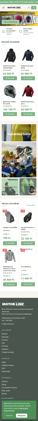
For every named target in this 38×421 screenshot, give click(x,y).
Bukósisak (5, 337)
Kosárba (11, 78)
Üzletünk (5, 381)
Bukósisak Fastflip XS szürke (9, 102)
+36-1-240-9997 (7, 320)
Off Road (5, 346)
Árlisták (4, 394)
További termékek (8, 352)
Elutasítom (9, 415)
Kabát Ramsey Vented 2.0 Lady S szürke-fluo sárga (9, 268)
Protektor (5, 340)
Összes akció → (31, 205)
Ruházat (4, 334)
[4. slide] (19, 24)
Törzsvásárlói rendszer (9, 387)
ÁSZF (3, 368)
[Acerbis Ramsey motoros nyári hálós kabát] (19, 159)
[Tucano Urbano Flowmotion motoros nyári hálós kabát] (19, 132)
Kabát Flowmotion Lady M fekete (9, 67)
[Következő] (35, 18)
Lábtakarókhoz (9, 22)
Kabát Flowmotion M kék (27, 67)
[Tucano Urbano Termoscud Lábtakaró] (10, 186)
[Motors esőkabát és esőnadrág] (27, 186)
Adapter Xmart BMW (10, 227)
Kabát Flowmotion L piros (28, 102)
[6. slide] (22, 24)
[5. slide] (21, 24)
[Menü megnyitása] (3, 7)
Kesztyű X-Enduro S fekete (28, 228)
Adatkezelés (6, 371)
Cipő (3, 343)
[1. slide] (15, 24)
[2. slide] (16, 24)
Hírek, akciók (6, 391)
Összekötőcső (26, 267)
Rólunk (4, 384)
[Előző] (2, 18)
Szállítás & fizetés (8, 365)
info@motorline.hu (8, 324)
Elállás (4, 362)
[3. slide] (18, 24)
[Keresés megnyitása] (28, 7)
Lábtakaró (5, 349)
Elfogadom (22, 415)
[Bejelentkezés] (33, 7)
